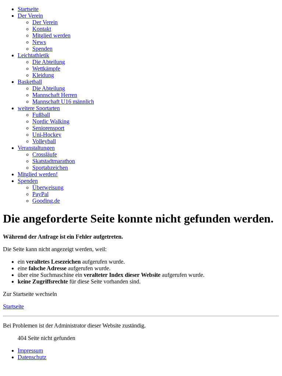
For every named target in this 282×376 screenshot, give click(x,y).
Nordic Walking (50, 121)
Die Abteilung (48, 62)
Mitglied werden (51, 35)
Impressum (30, 350)
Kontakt (41, 29)
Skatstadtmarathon (53, 161)
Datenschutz (32, 357)
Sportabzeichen (50, 167)
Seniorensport (48, 128)
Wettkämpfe (46, 68)
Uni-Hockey (46, 134)
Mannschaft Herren (54, 95)
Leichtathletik (33, 55)
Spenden (42, 49)
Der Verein (30, 15)
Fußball (41, 115)
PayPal (40, 194)
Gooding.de (46, 201)
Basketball (30, 82)
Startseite (28, 9)
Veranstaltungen (36, 148)
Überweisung (48, 187)
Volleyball (44, 141)
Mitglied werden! (38, 174)
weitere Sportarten (39, 108)
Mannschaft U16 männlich (63, 101)
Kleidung (43, 75)
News (39, 42)
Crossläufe (44, 154)
